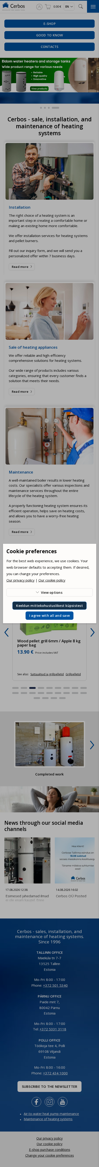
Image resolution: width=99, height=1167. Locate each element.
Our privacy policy (20, 580)
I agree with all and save (49, 615)
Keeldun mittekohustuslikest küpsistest (49, 605)
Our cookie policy (51, 580)
